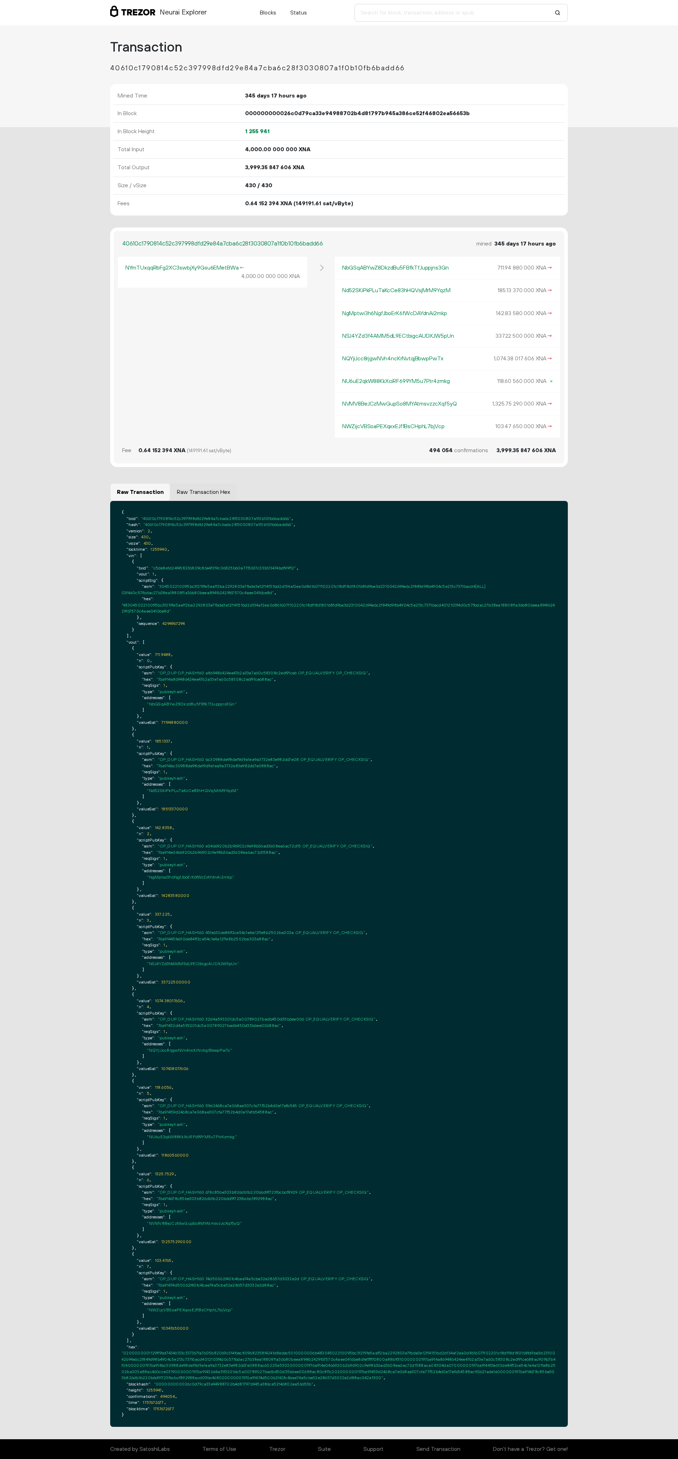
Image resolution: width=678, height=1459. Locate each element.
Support (373, 1449)
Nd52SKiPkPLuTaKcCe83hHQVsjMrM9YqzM (396, 290)
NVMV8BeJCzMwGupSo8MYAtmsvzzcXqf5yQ (399, 403)
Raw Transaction (140, 492)
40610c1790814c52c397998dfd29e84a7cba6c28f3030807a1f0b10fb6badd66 (222, 244)
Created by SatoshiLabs (140, 1449)
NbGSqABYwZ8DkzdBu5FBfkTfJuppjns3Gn (395, 267)
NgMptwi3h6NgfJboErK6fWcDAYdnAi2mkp (394, 313)
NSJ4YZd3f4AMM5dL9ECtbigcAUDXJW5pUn (398, 335)
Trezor (277, 1449)
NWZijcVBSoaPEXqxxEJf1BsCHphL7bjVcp (393, 426)
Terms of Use (219, 1449)
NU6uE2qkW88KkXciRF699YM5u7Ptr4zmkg (396, 381)
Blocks (268, 12)
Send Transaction (438, 1449)
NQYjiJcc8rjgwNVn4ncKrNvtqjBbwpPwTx (393, 358)
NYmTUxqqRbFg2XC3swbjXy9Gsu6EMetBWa (182, 267)
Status (298, 12)
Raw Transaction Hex (203, 492)
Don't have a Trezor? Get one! (530, 1449)
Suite (324, 1449)
